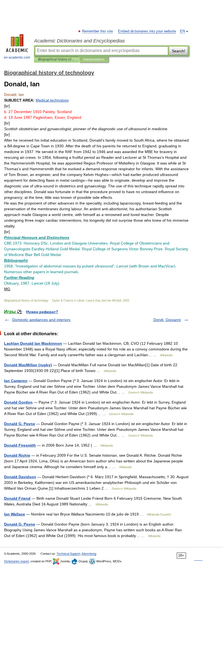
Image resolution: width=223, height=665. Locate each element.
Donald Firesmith (20, 445)
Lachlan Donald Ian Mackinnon (33, 343)
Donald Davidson (20, 477)
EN (182, 31)
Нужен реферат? (42, 312)
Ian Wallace (14, 514)
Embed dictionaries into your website (147, 31)
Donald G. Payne (19, 424)
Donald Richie (17, 455)
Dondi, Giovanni (167, 320)
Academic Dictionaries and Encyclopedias (79, 41)
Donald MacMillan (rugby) (28, 365)
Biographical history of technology (56, 59)
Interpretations (93, 59)
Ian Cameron (15, 381)
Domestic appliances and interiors (41, 320)
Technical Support (68, 553)
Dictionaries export (16, 561)
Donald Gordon (18, 402)
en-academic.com (17, 57)
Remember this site (98, 31)
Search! (178, 51)
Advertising (89, 553)
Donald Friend (17, 498)
